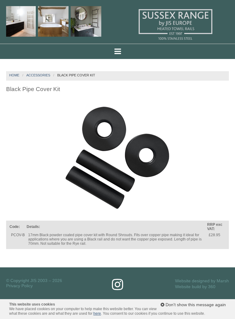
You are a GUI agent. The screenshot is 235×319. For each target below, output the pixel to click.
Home (14, 75)
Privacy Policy (19, 285)
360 (211, 286)
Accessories (38, 75)
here (97, 313)
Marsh (223, 280)
